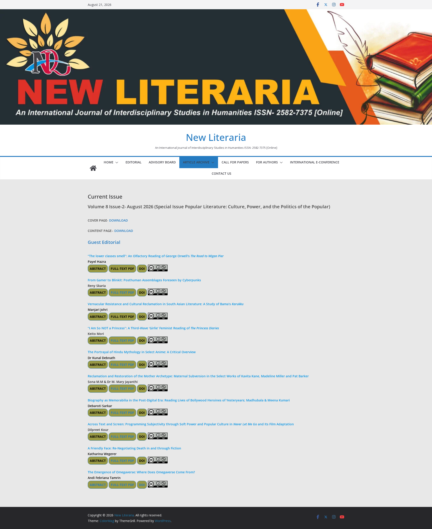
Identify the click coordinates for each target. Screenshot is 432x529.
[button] (115, 162)
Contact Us (221, 173)
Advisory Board (162, 162)
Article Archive (196, 162)
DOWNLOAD (118, 220)
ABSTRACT (98, 268)
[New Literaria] (93, 168)
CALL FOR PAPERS (235, 162)
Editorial (134, 162)
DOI (142, 268)
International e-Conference (314, 162)
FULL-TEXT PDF (122, 268)
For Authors (267, 162)
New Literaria (216, 137)
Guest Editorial (104, 242)
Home (108, 162)
